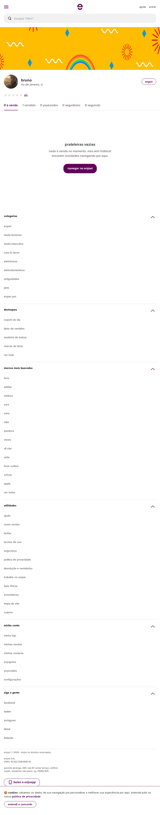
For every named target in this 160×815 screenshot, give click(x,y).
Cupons (8, 612)
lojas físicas (11, 586)
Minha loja (10, 635)
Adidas (8, 387)
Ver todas (9, 492)
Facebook (9, 703)
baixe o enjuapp (24, 782)
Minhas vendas (13, 644)
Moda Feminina (12, 235)
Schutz (8, 475)
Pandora (9, 431)
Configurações (12, 679)
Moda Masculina (13, 244)
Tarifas (7, 533)
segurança (10, 551)
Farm (6, 378)
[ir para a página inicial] (80, 8)
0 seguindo (92, 105)
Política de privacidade (17, 559)
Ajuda (7, 516)
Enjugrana (10, 662)
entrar (152, 7)
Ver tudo (9, 355)
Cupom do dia (12, 320)
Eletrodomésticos (14, 270)
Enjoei (7, 226)
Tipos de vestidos (14, 328)
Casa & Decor (12, 252)
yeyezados (10, 671)
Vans (7, 413)
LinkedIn (8, 738)
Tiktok (7, 729)
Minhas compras (14, 653)
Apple (7, 484)
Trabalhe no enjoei (15, 577)
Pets (6, 288)
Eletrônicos (10, 261)
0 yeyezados (49, 105)
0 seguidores (71, 105)
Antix (7, 457)
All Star (8, 448)
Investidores (11, 595)
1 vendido (29, 105)
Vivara (7, 440)
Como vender (12, 524)
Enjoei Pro (10, 296)
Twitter (7, 711)
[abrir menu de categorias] (6, 6)
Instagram (10, 720)
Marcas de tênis (13, 346)
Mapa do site (11, 603)
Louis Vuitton (11, 466)
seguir (149, 82)
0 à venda (11, 105)
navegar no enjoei (80, 168)
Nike (6, 422)
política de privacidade (26, 796)
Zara (6, 404)
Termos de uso (12, 542)
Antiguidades (11, 279)
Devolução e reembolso (18, 568)
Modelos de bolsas (15, 337)
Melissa (8, 396)
